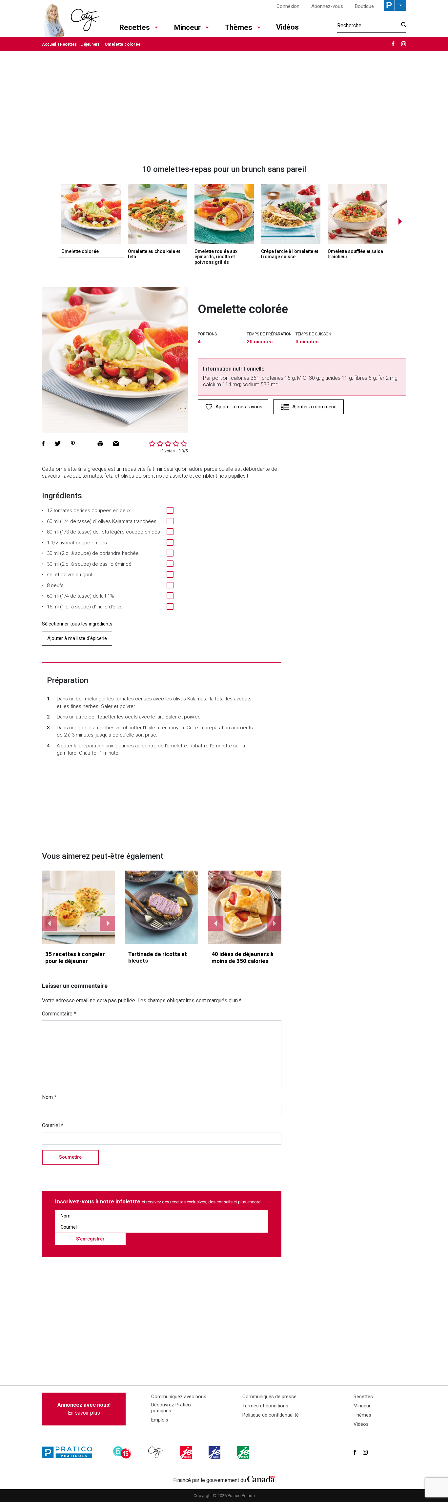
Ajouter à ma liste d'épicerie (77, 638)
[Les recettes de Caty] (70, 18)
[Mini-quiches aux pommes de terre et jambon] (78, 907)
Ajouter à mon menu (314, 407)
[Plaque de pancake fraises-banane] (245, 907)
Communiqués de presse (269, 1397)
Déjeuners (90, 44)
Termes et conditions (265, 1406)
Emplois (159, 1420)
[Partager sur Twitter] (57, 443)
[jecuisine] (186, 1452)
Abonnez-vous (327, 6)
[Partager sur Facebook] (43, 443)
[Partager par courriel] (116, 443)
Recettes (134, 27)
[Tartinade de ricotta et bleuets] (161, 907)
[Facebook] (393, 43)
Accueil (49, 44)
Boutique (364, 6)
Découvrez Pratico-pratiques (172, 1408)
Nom (49, 1097)
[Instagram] (403, 43)
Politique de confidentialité (270, 1415)
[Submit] (401, 25)
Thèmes (238, 27)
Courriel (52, 1125)
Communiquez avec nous (178, 1397)
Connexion (287, 6)
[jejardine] (243, 1452)
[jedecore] (215, 1452)
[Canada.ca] (261, 1479)
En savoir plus (84, 1409)
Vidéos (287, 27)
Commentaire (59, 1014)
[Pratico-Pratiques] (70, 1452)
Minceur (187, 27)
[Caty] (156, 1452)
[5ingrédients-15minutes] (123, 1452)
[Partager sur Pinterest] (73, 443)
